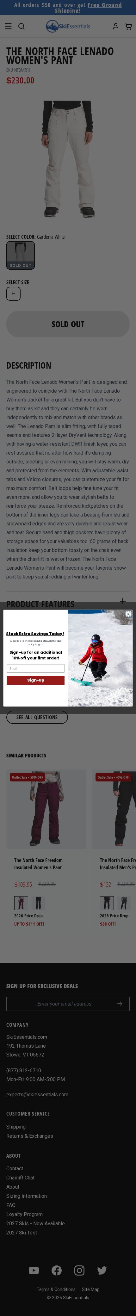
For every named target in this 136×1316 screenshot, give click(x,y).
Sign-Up (35, 680)
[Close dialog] (128, 614)
